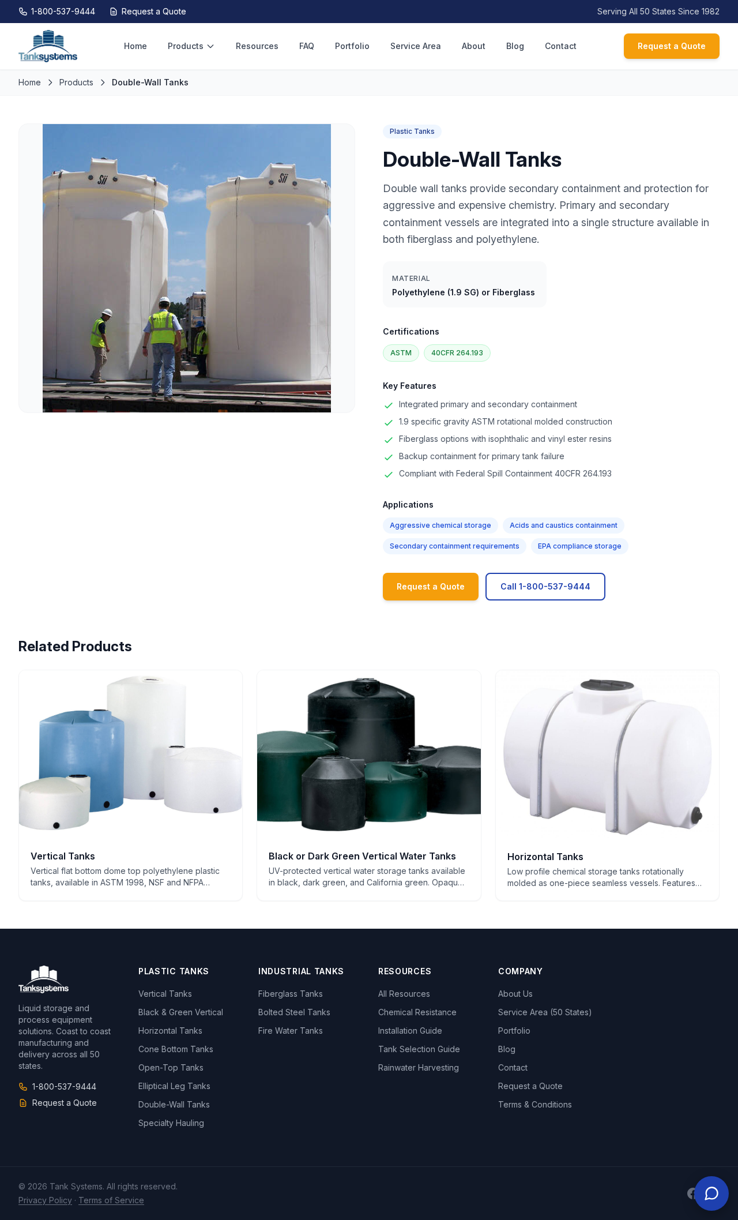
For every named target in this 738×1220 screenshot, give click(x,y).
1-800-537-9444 (63, 11)
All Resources (404, 993)
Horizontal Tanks (170, 1030)
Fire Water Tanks (290, 1030)
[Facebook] (693, 1193)
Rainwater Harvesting (418, 1067)
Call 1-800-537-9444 (545, 586)
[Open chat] (711, 1193)
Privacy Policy (45, 1200)
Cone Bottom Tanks (175, 1049)
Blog (515, 46)
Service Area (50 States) (545, 1012)
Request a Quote (154, 11)
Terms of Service (111, 1200)
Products (186, 46)
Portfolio (352, 46)
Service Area (415, 46)
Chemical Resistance (417, 1012)
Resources (257, 46)
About (473, 46)
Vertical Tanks (165, 993)
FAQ (306, 46)
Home (135, 46)
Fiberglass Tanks (290, 993)
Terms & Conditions (535, 1104)
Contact (561, 46)
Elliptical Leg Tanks (174, 1086)
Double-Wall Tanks (174, 1104)
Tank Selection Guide (419, 1049)
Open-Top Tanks (171, 1067)
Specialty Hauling (171, 1123)
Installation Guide (410, 1030)
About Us (515, 993)
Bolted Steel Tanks (294, 1012)
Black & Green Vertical (180, 1012)
